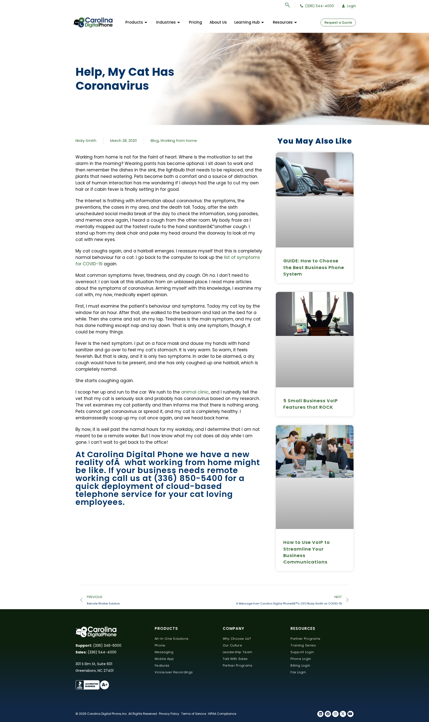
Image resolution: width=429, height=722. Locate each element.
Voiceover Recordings (174, 672)
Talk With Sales (235, 658)
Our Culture (232, 645)
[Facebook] (328, 714)
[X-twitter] (343, 714)
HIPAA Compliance (222, 714)
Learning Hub (247, 22)
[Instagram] (335, 714)
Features (162, 665)
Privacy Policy (169, 714)
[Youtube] (350, 714)
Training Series (303, 645)
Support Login (302, 652)
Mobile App (164, 658)
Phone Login (300, 658)
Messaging (164, 652)
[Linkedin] (320, 714)
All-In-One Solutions (171, 638)
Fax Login (298, 672)
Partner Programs (237, 665)
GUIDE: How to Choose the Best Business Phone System (313, 267)
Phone (160, 645)
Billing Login (300, 665)
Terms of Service (193, 714)
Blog (155, 140)
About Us (218, 22)
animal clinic (195, 392)
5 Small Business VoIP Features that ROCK (310, 404)
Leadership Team (237, 652)
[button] (290, 5)
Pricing (195, 22)
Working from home (178, 140)
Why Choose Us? (237, 638)
